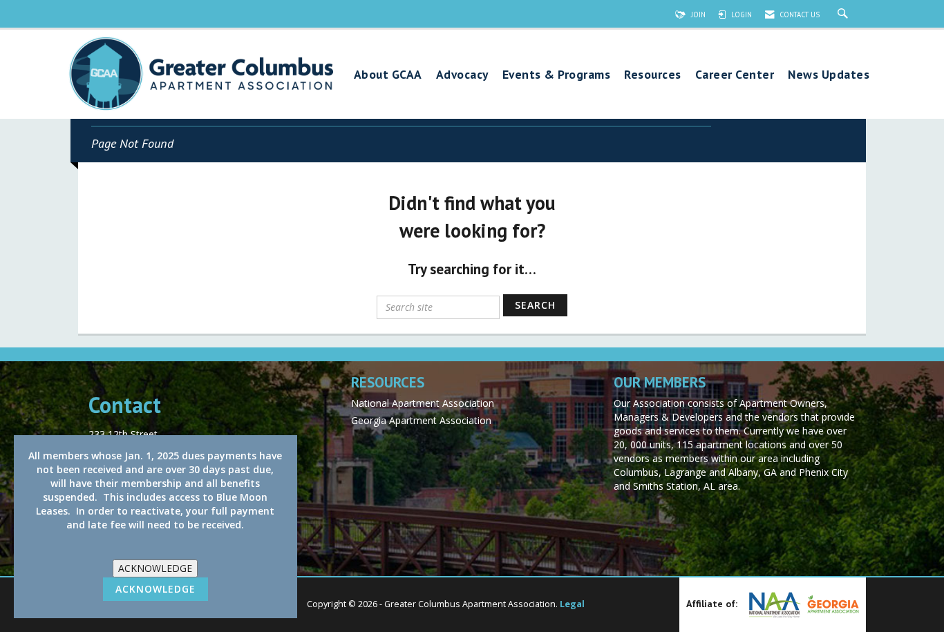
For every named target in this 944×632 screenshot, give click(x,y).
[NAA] (773, 604)
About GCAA (388, 75)
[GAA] (831, 604)
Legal (572, 604)
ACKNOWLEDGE (155, 568)
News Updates (828, 75)
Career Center (735, 75)
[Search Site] (844, 14)
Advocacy (462, 75)
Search (535, 305)
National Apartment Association (422, 403)
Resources (652, 75)
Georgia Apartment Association (421, 420)
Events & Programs (556, 75)
